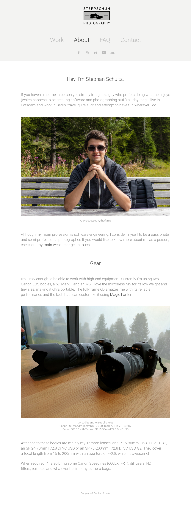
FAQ (105, 40)
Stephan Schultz (102, 493)
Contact (130, 40)
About (82, 40)
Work (57, 40)
